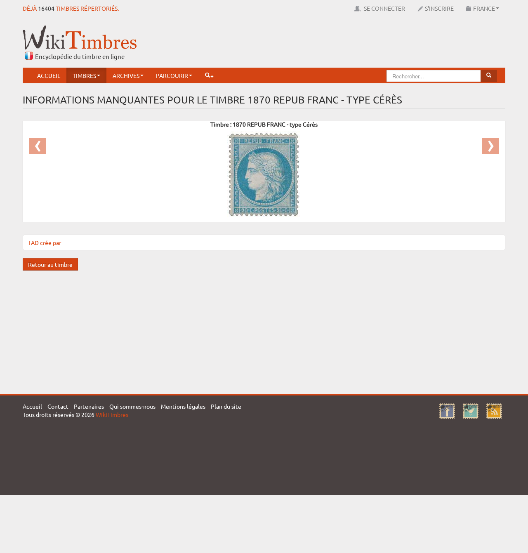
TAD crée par (44, 242)
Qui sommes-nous (132, 406)
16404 (46, 8)
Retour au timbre (50, 264)
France (484, 8)
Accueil (48, 75)
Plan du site (226, 406)
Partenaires (89, 406)
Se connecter (384, 8)
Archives (126, 75)
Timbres (84, 75)
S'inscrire (439, 8)
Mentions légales (183, 406)
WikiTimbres (112, 414)
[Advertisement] (355, 43)
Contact (57, 406)
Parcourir (172, 75)
